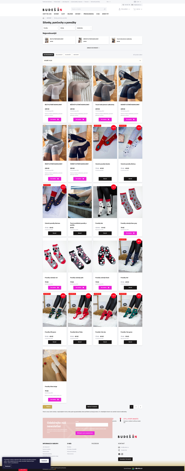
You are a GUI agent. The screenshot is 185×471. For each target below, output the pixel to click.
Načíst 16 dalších (92, 406)
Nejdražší (68, 54)
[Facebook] (119, 454)
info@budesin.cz (125, 447)
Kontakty (69, 447)
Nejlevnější (59, 54)
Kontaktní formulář (125, 459)
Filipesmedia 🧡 (52, 469)
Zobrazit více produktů (92, 47)
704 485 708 (124, 450)
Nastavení (7, 466)
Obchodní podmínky (95, 1)
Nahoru (48, 406)
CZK (138, 1)
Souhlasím (44, 461)
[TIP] (54, 84)
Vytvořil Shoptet (127, 468)
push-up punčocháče (76, 411)
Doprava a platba (46, 449)
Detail (105, 178)
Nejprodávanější (48, 54)
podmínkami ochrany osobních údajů (97, 428)
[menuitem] (48, 14)
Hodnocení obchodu (47, 1)
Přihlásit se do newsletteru (85, 433)
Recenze (87, 1)
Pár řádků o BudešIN (71, 449)
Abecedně (76, 54)
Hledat (104, 9)
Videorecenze (70, 453)
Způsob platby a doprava (76, 1)
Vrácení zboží (57, 1)
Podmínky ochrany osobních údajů (50, 456)
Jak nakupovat (65, 1)
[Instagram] (122, 454)
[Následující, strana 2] (136, 407)
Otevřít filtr (48, 60)
